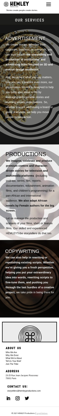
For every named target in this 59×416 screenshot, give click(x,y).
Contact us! (17, 386)
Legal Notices (41, 413)
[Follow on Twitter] (27, 398)
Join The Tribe (12, 364)
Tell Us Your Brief (14, 361)
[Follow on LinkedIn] (8, 398)
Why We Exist (12, 355)
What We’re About (14, 358)
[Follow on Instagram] (17, 398)
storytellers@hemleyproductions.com (24, 391)
